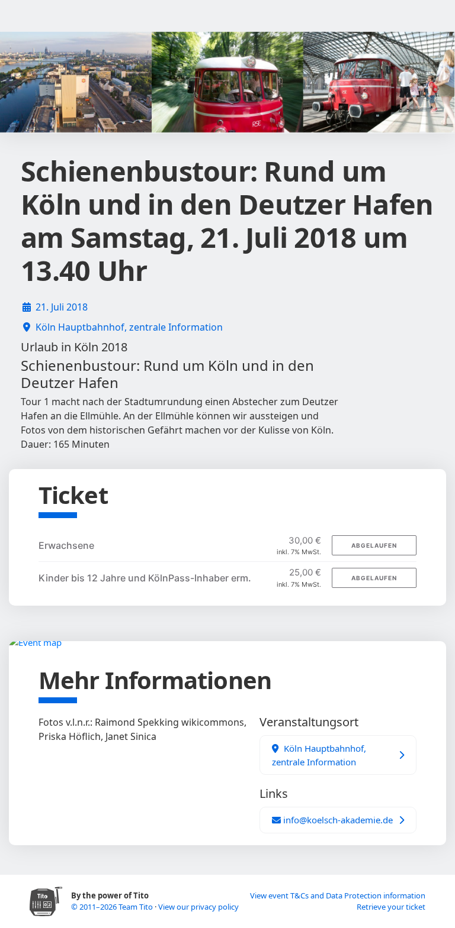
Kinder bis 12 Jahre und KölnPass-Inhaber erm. (145, 578)
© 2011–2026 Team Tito (113, 906)
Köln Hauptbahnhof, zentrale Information (129, 327)
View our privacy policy (198, 906)
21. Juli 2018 (62, 306)
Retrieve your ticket (391, 906)
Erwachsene (66, 545)
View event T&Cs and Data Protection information (337, 895)
